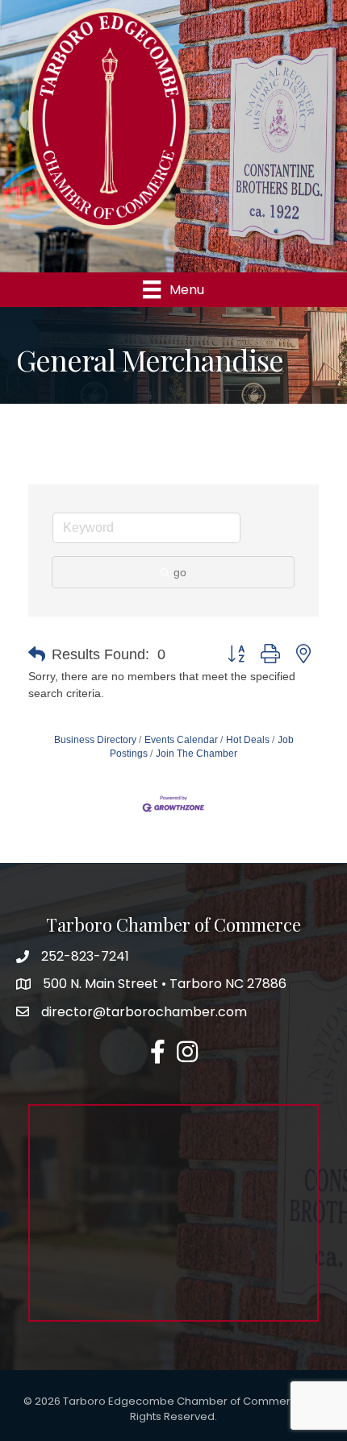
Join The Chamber (196, 753)
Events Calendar (181, 739)
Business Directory (95, 739)
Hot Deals (248, 739)
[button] (36, 654)
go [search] (180, 572)
